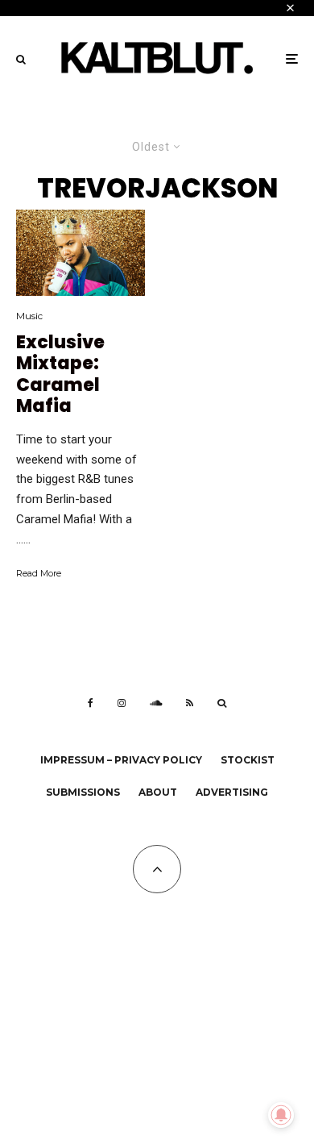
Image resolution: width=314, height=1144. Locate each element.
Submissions (83, 792)
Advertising (232, 792)
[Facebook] (90, 703)
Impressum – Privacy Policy (121, 760)
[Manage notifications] (281, 1115)
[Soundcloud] (156, 703)
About (157, 792)
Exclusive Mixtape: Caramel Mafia (60, 375)
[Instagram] (121, 703)
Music (29, 316)
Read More (38, 573)
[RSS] (189, 703)
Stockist (248, 760)
